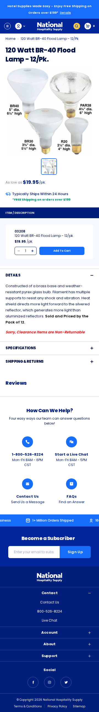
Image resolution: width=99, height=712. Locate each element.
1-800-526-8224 (27, 454)
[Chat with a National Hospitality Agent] (71, 441)
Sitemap (79, 706)
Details (65, 12)
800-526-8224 (49, 611)
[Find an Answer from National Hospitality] (71, 483)
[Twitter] (66, 682)
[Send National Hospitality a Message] (27, 483)
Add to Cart (62, 251)
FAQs (72, 496)
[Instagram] (49, 682)
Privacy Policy (57, 706)
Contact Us (27, 496)
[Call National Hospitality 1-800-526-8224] (27, 441)
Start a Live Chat (71, 454)
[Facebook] (33, 682)
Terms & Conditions (28, 706)
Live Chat (49, 620)
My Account (20, 26)
